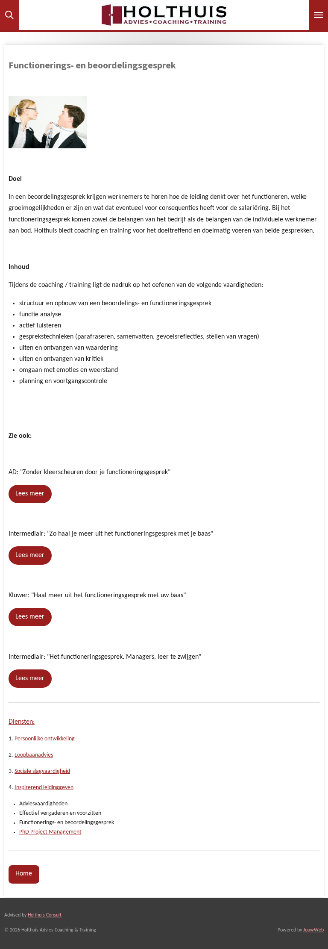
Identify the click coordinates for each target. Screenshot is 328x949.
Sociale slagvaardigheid (42, 771)
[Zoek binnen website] (9, 15)
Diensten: (22, 722)
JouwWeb (313, 930)
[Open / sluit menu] (318, 15)
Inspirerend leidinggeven (44, 787)
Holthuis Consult (45, 915)
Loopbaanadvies (34, 755)
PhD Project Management (50, 832)
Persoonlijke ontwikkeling (45, 739)
